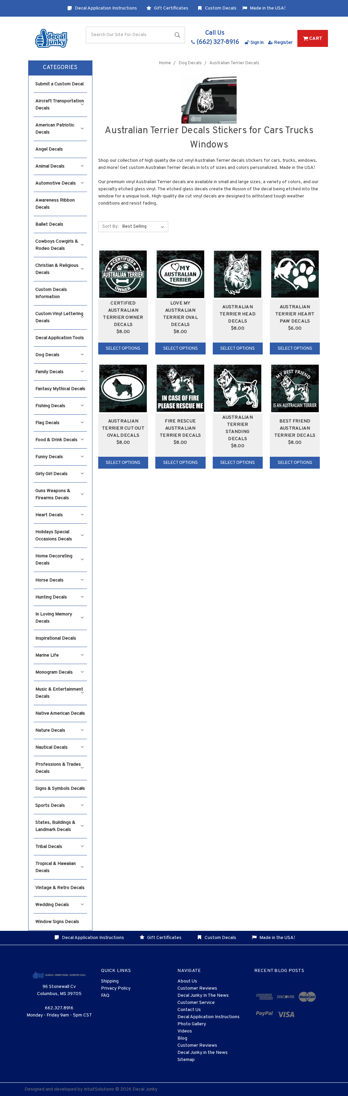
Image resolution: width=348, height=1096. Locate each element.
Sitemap (186, 1060)
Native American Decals (60, 713)
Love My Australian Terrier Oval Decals (180, 314)
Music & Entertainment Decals (59, 692)
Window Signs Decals (57, 922)
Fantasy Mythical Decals (60, 389)
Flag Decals (47, 423)
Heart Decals (49, 515)
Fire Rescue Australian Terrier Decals (180, 428)
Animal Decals (50, 166)
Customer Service (196, 1003)
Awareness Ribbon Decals (55, 203)
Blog (182, 1038)
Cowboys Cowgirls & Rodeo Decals (56, 245)
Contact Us (189, 1010)
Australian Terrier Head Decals (238, 314)
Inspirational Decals (55, 638)
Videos (184, 1031)
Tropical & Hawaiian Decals (55, 867)
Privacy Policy (115, 988)
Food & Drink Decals (56, 440)
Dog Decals (47, 355)
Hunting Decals (51, 597)
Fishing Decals (50, 406)
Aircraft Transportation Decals (59, 104)
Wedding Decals (52, 905)
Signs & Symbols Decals (60, 788)
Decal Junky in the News (202, 1053)
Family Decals (49, 372)
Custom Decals (220, 8)
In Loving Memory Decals (53, 617)
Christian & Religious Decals (57, 269)
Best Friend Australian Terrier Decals (295, 428)
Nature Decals (50, 730)
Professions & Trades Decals (58, 768)
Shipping (110, 981)
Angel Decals (49, 149)
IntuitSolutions (99, 1089)
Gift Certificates (170, 8)
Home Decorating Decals (53, 559)
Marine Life (47, 655)
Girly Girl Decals (51, 474)
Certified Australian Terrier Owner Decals (123, 314)
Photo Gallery (191, 1024)
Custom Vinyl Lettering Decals (59, 317)
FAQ (105, 995)
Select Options (123, 348)
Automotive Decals (55, 183)
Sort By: (110, 226)
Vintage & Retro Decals (60, 888)
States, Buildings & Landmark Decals (55, 826)
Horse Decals (49, 580)
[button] (60, 68)
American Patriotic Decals (54, 128)
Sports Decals (50, 805)
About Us (187, 981)
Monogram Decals (54, 672)
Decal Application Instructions (105, 8)
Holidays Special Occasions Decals (53, 535)
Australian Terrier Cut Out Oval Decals (123, 428)
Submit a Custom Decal (59, 84)
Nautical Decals (51, 747)
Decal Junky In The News (203, 995)
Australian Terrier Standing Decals (237, 428)
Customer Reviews (197, 988)
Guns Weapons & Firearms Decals (52, 494)
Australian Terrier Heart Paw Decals (294, 314)
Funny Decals (49, 457)
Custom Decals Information (51, 293)
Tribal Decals (48, 847)
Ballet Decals (49, 224)
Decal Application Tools (59, 338)
